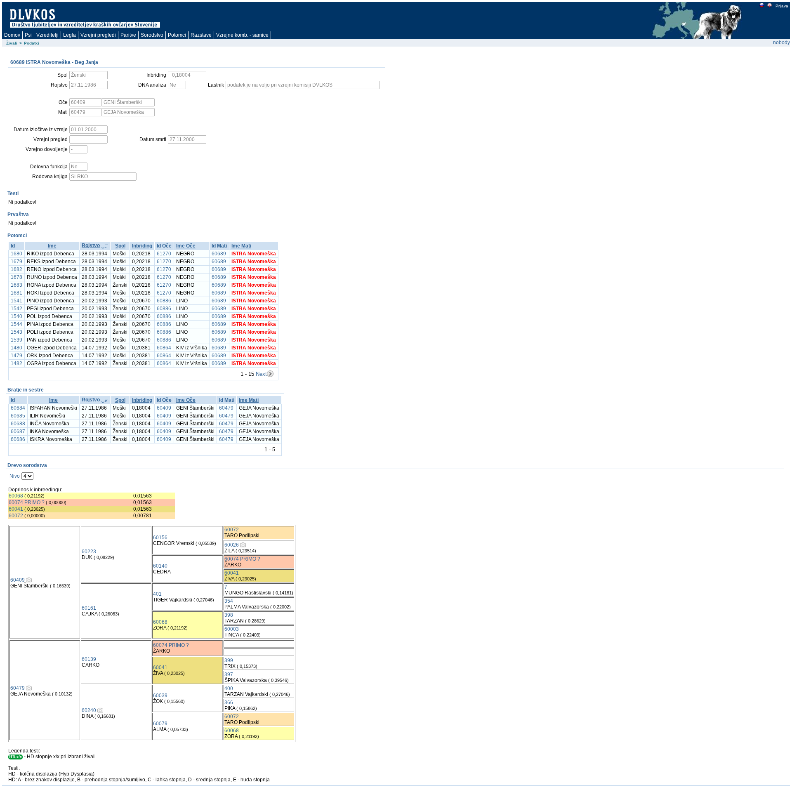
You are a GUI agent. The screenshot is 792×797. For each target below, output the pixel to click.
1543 (16, 332)
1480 (16, 348)
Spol (120, 246)
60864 (164, 348)
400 (228, 688)
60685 (18, 416)
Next (261, 374)
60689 (219, 254)
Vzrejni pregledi (98, 35)
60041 (16, 509)
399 (228, 660)
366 (228, 702)
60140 (160, 566)
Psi (28, 35)
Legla (69, 35)
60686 (18, 439)
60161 (89, 608)
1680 (16, 254)
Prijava (782, 6)
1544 (16, 324)
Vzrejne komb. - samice (242, 35)
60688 (18, 424)
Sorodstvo (152, 35)
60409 (164, 408)
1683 (16, 285)
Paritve (128, 35)
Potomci (177, 35)
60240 (89, 710)
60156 (160, 537)
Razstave (201, 35)
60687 (18, 431)
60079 (160, 723)
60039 (160, 695)
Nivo (14, 476)
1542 (16, 308)
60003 (231, 629)
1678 (16, 277)
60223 (89, 551)
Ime (52, 246)
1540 (16, 316)
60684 (18, 408)
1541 (16, 301)
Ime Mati (241, 246)
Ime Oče (186, 246)
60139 (89, 659)
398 (228, 615)
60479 (226, 408)
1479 (16, 355)
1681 (16, 293)
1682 (16, 269)
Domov (12, 35)
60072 (16, 516)
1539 (16, 340)
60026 (231, 545)
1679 (16, 261)
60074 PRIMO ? (27, 502)
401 (157, 594)
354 (228, 601)
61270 (164, 254)
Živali (11, 43)
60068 (16, 496)
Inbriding (142, 246)
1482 (16, 363)
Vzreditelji (47, 35)
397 (228, 674)
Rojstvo (91, 245)
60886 (164, 301)
